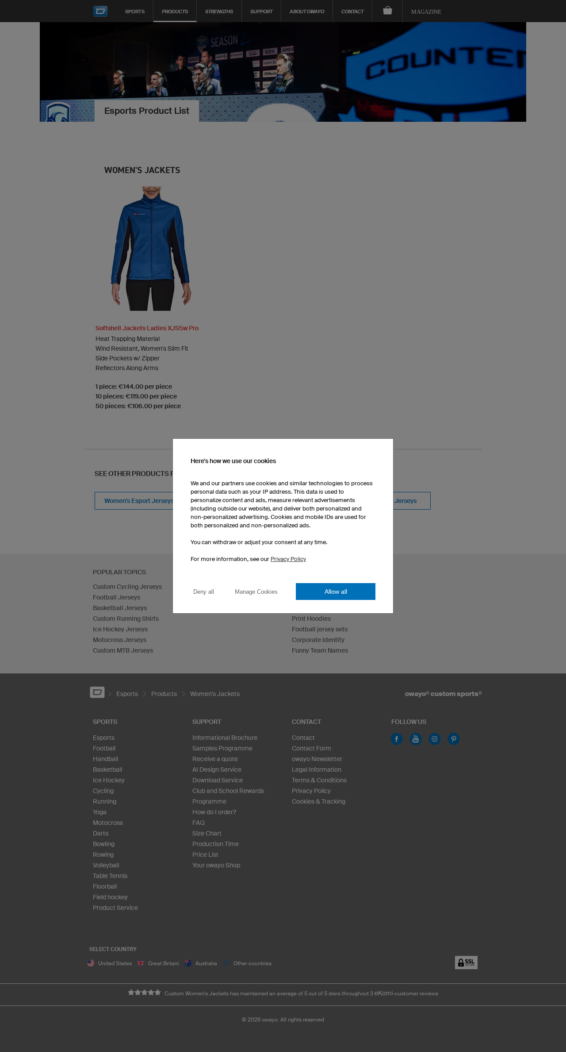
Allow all (336, 591)
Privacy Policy (288, 559)
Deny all (203, 591)
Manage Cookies (256, 591)
